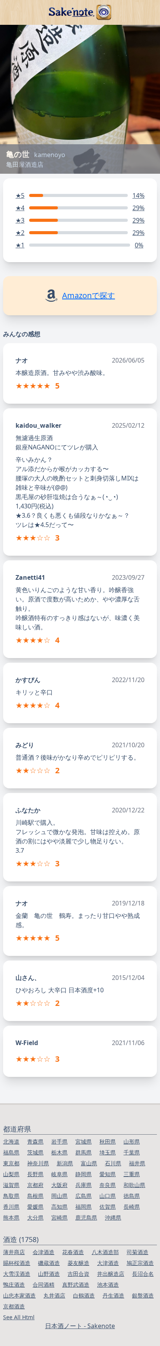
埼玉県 (107, 1152)
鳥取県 (11, 1195)
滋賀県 (11, 1185)
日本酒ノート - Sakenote (80, 1326)
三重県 (131, 1174)
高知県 (59, 1206)
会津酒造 (43, 1252)
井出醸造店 (110, 1273)
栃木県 (59, 1152)
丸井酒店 (54, 1295)
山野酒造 (49, 1273)
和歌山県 (134, 1185)
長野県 (35, 1174)
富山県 (89, 1163)
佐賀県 (107, 1206)
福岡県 (83, 1206)
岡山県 (59, 1195)
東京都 (11, 1163)
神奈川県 (38, 1163)
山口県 (107, 1195)
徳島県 (131, 1195)
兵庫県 (83, 1185)
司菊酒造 (137, 1252)
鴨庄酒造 (14, 1284)
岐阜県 (59, 1174)
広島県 (83, 1195)
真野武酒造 (75, 1284)
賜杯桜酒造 (16, 1263)
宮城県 (83, 1141)
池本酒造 (108, 1284)
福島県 (11, 1152)
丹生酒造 (113, 1295)
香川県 (11, 1206)
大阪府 (59, 1185)
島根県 (35, 1195)
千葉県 (131, 1152)
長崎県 (131, 1206)
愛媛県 (35, 1206)
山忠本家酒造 (19, 1295)
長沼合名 (143, 1273)
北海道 (11, 1141)
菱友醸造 (78, 1263)
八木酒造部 (105, 1252)
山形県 (131, 1141)
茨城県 (35, 1152)
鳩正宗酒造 (140, 1263)
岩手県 (59, 1141)
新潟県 (65, 1163)
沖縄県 (113, 1217)
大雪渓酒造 (16, 1273)
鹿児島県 (86, 1217)
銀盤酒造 (143, 1295)
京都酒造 (14, 1306)
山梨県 (11, 1174)
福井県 (137, 1163)
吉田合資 (78, 1273)
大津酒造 (108, 1263)
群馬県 (83, 1152)
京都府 (35, 1185)
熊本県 (11, 1217)
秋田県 (107, 1141)
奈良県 (107, 1185)
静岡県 (83, 1174)
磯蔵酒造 (49, 1263)
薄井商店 (14, 1252)
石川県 (113, 1163)
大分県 (35, 1217)
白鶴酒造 (84, 1295)
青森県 (35, 1141)
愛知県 (107, 1174)
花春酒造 (73, 1252)
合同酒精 (43, 1284)
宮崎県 (59, 1217)
